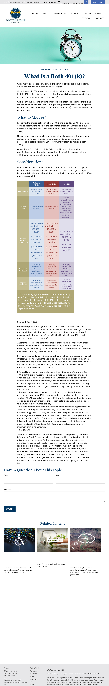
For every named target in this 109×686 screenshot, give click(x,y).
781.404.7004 (51, 2)
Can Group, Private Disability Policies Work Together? (19, 558)
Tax (31, 682)
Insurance (33, 679)
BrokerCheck (94, 674)
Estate (32, 676)
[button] (35, 13)
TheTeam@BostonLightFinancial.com (71, 3)
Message (7, 489)
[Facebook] (86, 2)
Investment (33, 674)
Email (58, 475)
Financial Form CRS (57, 670)
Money (32, 684)
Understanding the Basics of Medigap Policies (82, 558)
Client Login (97, 2)
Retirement (33, 671)
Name (6, 475)
